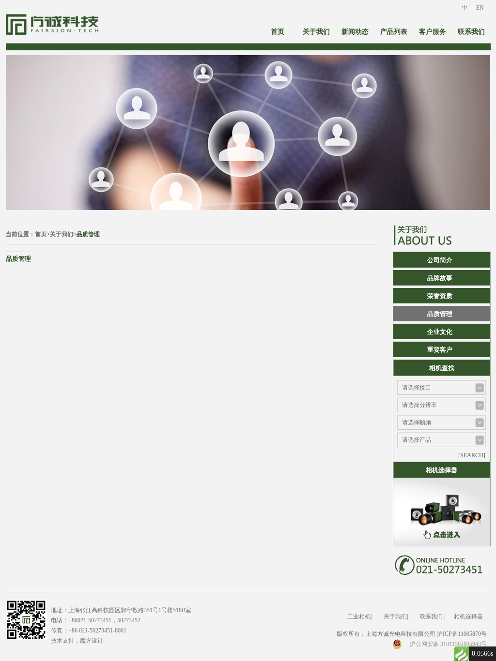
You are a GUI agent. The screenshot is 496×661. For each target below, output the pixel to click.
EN (480, 7)
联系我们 (471, 31)
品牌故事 (439, 278)
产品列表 (393, 31)
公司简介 (439, 260)
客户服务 (432, 31)
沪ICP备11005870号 (462, 634)
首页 (277, 31)
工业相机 (359, 616)
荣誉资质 (439, 296)
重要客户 (439, 349)
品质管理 (88, 234)
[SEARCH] (471, 455)
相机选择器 (468, 616)
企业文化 (439, 331)
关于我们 (316, 31)
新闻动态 (355, 31)
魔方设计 (91, 640)
